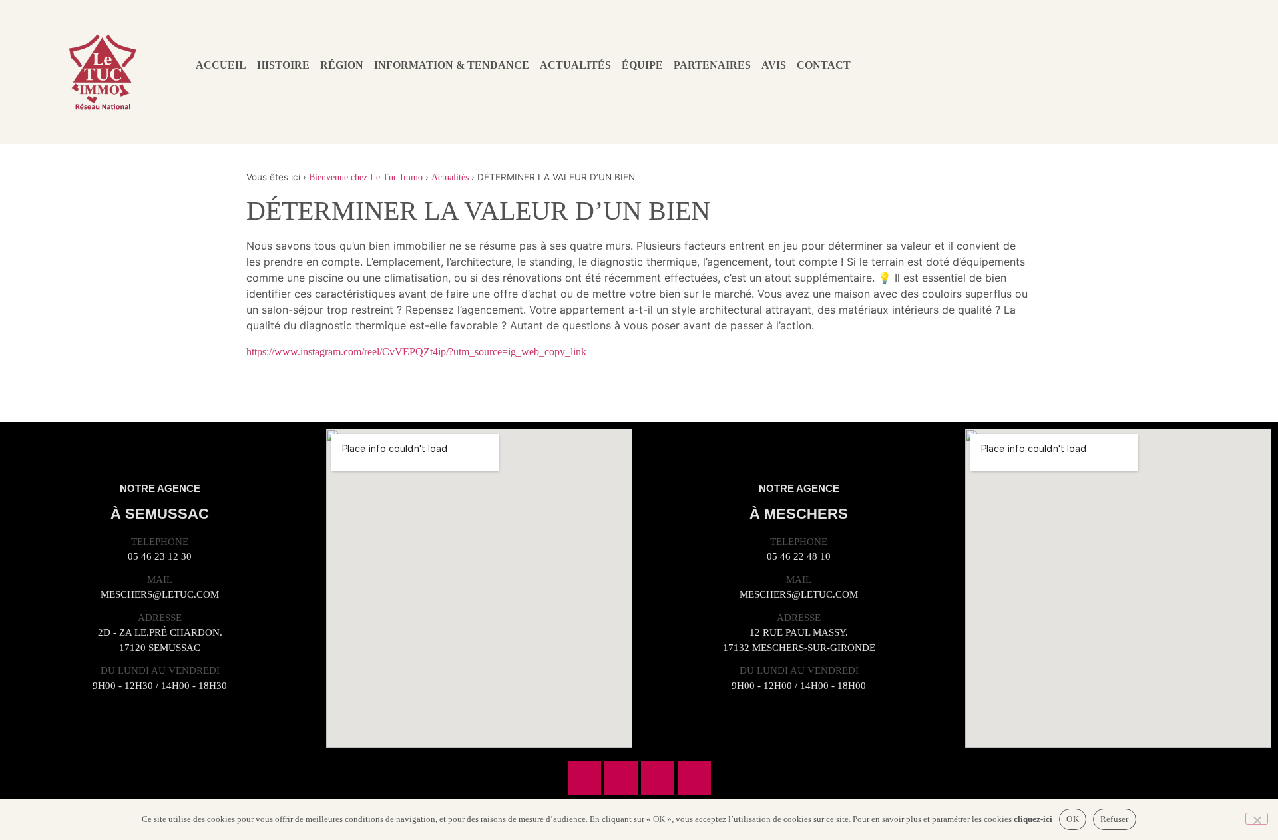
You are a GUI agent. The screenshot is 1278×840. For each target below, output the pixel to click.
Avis (773, 65)
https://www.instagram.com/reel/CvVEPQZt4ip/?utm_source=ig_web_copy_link (416, 351)
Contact (824, 65)
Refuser (1114, 819)
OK (1072, 819)
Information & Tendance (451, 65)
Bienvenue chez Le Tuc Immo (366, 177)
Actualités (575, 65)
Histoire (283, 65)
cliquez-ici (1033, 819)
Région (341, 65)
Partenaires (712, 65)
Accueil (221, 65)
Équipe (642, 65)
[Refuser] (1256, 819)
